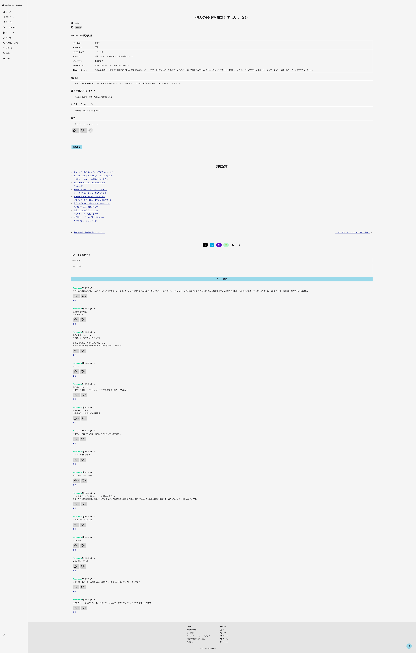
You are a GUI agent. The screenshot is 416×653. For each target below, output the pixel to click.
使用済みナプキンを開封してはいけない (89, 196)
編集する (76, 147)
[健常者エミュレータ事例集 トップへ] (14, 5)
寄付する (190, 642)
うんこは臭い (79, 186)
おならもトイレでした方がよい (86, 214)
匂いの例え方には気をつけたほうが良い (89, 182)
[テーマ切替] (4, 635)
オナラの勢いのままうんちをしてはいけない (91, 193)
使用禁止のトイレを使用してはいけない (89, 217)
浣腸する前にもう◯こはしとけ (86, 210)
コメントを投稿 (222, 279)
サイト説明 (190, 633)
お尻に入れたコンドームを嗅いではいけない (91, 179)
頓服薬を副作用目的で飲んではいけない (89, 232)
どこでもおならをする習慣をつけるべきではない (93, 176)
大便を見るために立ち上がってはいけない (90, 189)
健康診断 (78, 27)
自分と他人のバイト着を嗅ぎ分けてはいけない (92, 203)
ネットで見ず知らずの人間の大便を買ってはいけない (94, 172)
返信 (74, 300)
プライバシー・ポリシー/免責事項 (198, 636)
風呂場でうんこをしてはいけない (87, 221)
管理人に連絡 (191, 630)
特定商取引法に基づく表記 (196, 639)
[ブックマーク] (14, 638)
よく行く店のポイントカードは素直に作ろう (352, 232)
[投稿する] (409, 646)
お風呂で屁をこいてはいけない (86, 207)
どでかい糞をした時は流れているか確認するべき (93, 200)
